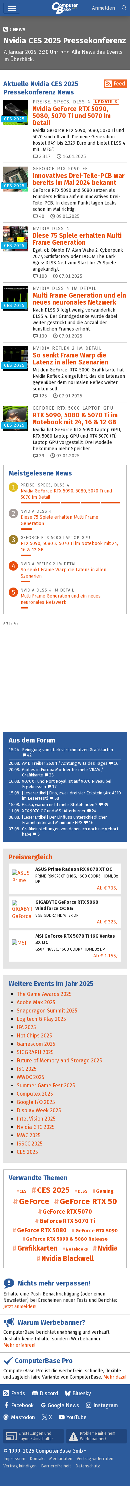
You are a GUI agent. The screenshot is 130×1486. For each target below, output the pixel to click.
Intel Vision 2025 (36, 1119)
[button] (124, 8)
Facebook (22, 1405)
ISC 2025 (27, 1069)
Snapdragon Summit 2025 (47, 1011)
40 (41, 216)
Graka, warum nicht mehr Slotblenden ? (60, 804)
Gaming (105, 1191)
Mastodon (23, 1417)
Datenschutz (87, 1465)
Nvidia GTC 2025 (36, 1127)
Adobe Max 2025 (36, 1002)
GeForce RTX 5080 (42, 1230)
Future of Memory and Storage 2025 (59, 1060)
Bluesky (81, 1393)
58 (56, 798)
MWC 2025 (29, 1135)
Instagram (105, 1405)
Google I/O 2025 (36, 1102)
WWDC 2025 (30, 1077)
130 (42, 336)
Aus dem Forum (32, 740)
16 (115, 763)
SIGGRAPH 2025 (35, 1052)
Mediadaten (60, 1458)
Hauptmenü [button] (11, 8)
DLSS (82, 1191)
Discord (49, 1393)
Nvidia (108, 1248)
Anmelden (103, 8)
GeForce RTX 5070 (67, 1211)
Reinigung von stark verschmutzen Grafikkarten (67, 749)
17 (54, 786)
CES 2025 (27, 1152)
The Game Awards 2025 (44, 994)
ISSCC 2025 (30, 1144)
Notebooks (77, 1249)
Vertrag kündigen (20, 1465)
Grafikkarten (37, 1248)
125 (42, 396)
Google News (63, 1405)
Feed (119, 83)
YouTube (76, 1417)
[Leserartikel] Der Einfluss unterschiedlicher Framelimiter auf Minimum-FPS (64, 820)
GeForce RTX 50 (88, 1201)
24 (93, 810)
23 (51, 774)
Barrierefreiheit (56, 1465)
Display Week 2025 (39, 1110)
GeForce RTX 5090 (96, 1231)
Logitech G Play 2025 (41, 1019)
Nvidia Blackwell (67, 1258)
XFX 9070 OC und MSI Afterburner (54, 810)
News (19, 30)
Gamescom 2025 (36, 1044)
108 (42, 276)
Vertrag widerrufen (95, 1458)
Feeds (18, 1393)
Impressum (14, 1458)
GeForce (34, 1201)
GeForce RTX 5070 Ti (67, 1221)
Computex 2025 (35, 1094)
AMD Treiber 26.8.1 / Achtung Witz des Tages (65, 763)
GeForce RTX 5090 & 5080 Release (67, 1239)
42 (29, 754)
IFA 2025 (26, 1027)
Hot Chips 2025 (34, 1035)
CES (23, 1191)
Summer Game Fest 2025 (46, 1085)
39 (41, 456)
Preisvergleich (30, 857)
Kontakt (37, 1458)
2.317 (44, 156)
